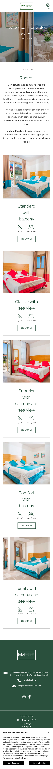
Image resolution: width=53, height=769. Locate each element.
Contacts (26, 716)
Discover (26, 239)
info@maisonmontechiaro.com (29, 686)
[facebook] (29, 697)
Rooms (30, 69)
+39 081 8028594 (29, 680)
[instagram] (24, 697)
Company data (26, 720)
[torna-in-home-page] (26, 655)
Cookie (26, 727)
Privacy (26, 723)
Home (21, 69)
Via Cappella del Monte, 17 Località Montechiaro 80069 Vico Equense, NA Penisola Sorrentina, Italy (29, 673)
